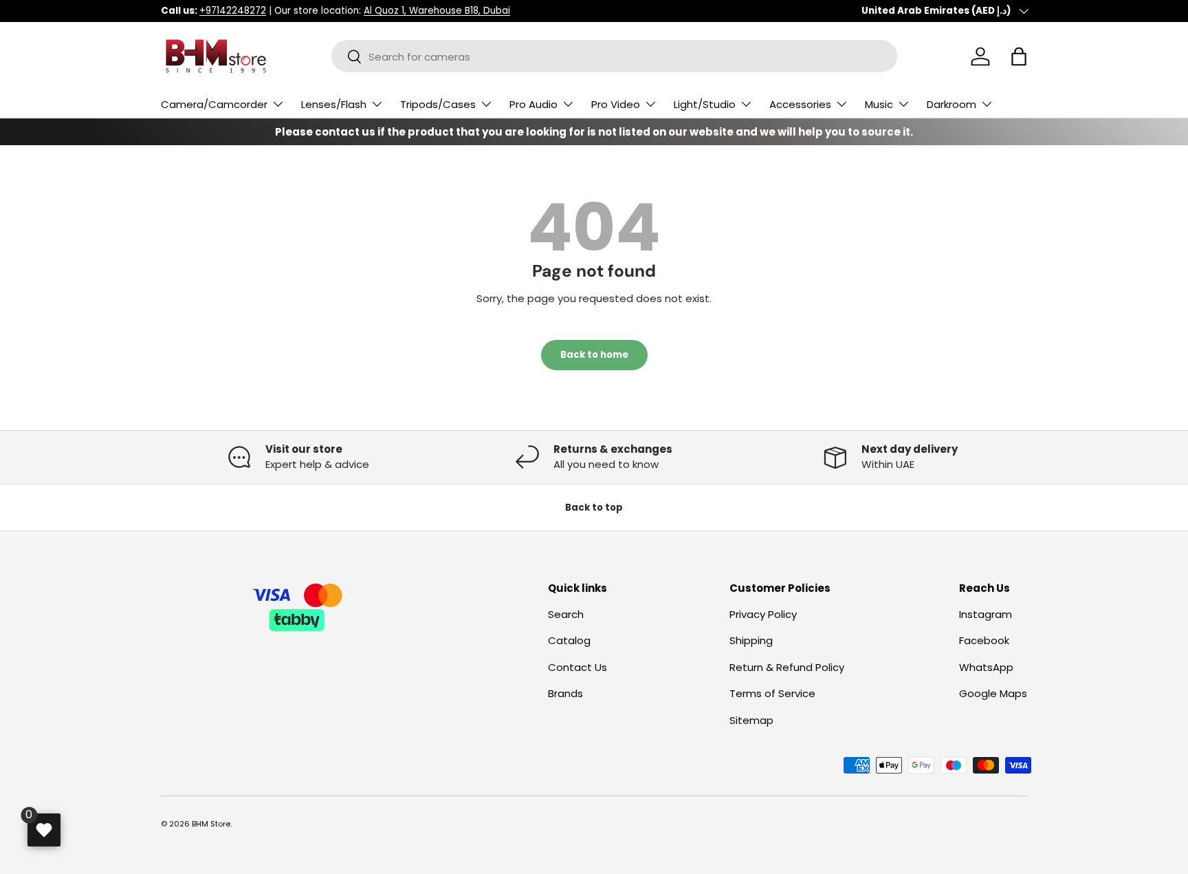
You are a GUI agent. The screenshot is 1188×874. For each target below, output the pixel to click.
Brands (565, 693)
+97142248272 (232, 10)
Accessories (800, 104)
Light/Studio (705, 104)
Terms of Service (772, 693)
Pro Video (615, 104)
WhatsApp (986, 667)
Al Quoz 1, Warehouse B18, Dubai (437, 10)
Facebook (984, 640)
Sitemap (751, 720)
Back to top (594, 507)
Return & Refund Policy (786, 667)
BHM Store (211, 823)
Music (879, 104)
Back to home (594, 354)
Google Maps (993, 693)
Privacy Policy (763, 614)
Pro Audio (533, 104)
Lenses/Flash (333, 104)
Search (566, 614)
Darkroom (951, 104)
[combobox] (614, 57)
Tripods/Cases (438, 104)
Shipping (751, 640)
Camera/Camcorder (214, 104)
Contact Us (577, 667)
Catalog (569, 640)
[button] (1019, 56)
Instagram (985, 614)
